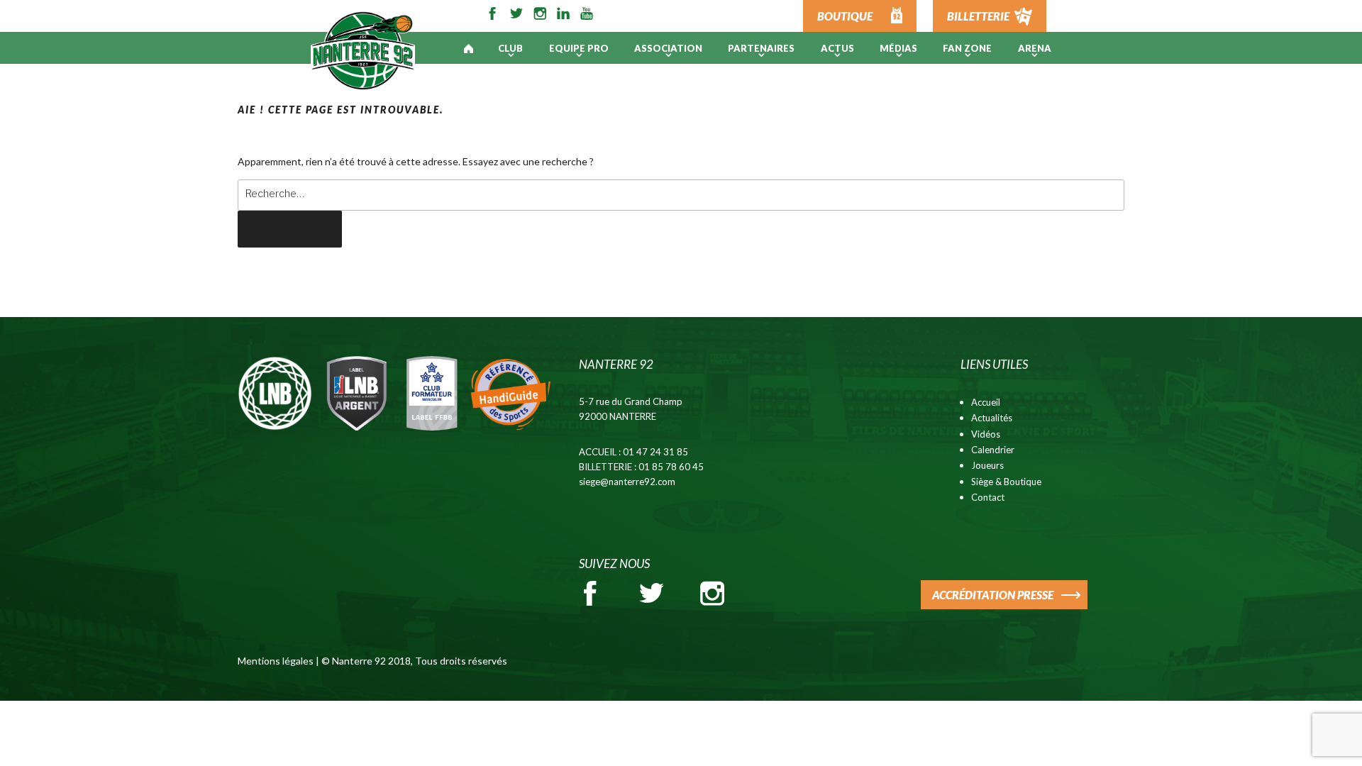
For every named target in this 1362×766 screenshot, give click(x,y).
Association (668, 48)
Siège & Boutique (1006, 481)
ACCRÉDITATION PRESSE (992, 594)
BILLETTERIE (978, 16)
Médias (898, 48)
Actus (837, 48)
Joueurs (987, 465)
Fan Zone (967, 48)
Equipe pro (579, 48)
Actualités (991, 417)
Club (510, 48)
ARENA (1034, 48)
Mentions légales (276, 661)
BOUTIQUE (845, 16)
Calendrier (992, 449)
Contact (987, 497)
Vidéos (985, 434)
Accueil (985, 402)
